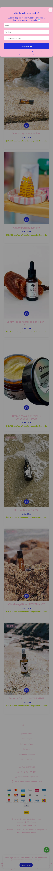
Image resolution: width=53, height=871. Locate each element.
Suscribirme (26, 46)
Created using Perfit (26, 55)
